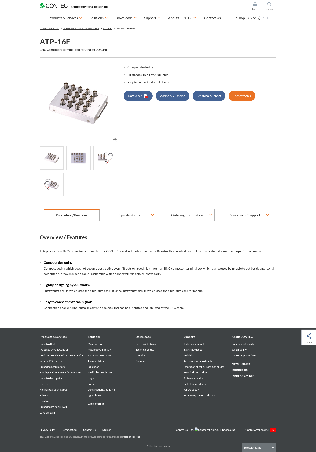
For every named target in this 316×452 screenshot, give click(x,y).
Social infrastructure (99, 355)
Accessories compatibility (198, 361)
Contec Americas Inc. (257, 429)
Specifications (129, 215)
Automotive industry (99, 349)
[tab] (52, 158)
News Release (241, 363)
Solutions (94, 337)
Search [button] (271, 6)
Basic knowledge (193, 349)
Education (93, 366)
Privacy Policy (47, 429)
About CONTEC (242, 337)
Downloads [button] (126, 17)
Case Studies (96, 403)
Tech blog (189, 355)
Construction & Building (101, 389)
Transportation (96, 361)
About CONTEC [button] (182, 17)
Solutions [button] (99, 17)
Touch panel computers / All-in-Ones (60, 372)
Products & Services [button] (65, 17)
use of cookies (132, 436)
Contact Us (212, 18)
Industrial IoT (47, 344)
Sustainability (239, 349)
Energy (92, 384)
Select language (252, 447)
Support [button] (152, 17)
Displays (44, 401)
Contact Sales (242, 96)
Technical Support (209, 96)
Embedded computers (52, 366)
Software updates (193, 378)
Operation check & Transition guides (204, 366)
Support (189, 337)
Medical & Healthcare (100, 372)
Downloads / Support (244, 215)
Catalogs (140, 361)
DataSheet (135, 96)
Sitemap (106, 429)
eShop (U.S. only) (248, 18)
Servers (44, 384)
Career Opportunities (244, 355)
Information (240, 369)
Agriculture (94, 395)
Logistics (92, 378)
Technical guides (145, 349)
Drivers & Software (146, 344)
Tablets (44, 395)
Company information (244, 344)
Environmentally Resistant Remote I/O (61, 355)
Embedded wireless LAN (53, 406)
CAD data (141, 355)
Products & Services (53, 337)
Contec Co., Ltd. (185, 429)
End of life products (195, 384)
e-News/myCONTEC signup (199, 395)
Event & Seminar (243, 376)
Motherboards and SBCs (53, 389)
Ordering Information (187, 215)
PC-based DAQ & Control (54, 349)
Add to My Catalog (172, 96)
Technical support (194, 344)
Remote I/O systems (51, 361)
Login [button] (257, 6)
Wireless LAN (47, 412)
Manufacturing (96, 344)
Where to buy (191, 389)
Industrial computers (51, 378)
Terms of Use (69, 429)
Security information (195, 372)
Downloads (143, 337)
